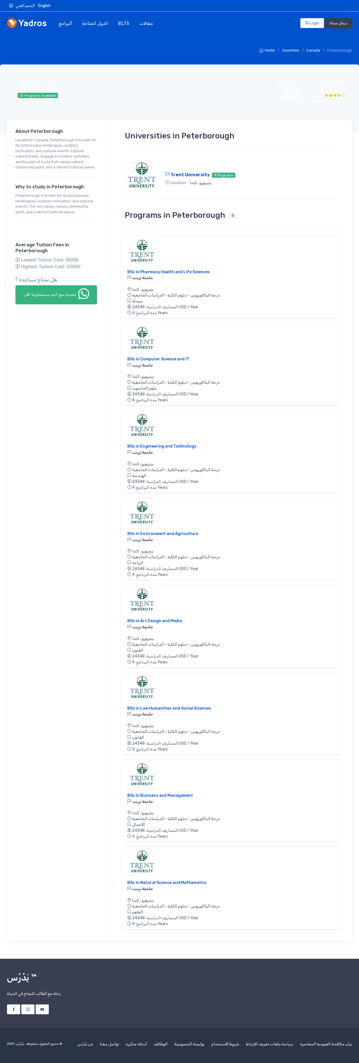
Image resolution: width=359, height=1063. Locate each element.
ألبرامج (65, 23)
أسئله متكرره (136, 1044)
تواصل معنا (109, 1044)
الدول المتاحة (95, 23)
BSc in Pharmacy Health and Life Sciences (168, 272)
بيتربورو (205, 182)
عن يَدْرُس (85, 1044)
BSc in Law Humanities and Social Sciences (169, 708)
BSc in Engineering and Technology (161, 446)
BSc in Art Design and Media (154, 621)
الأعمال (138, 824)
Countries (290, 50)
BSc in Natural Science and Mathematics (167, 882)
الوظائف (160, 1044)
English (45, 5)
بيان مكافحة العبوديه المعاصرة (326, 1044)
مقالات (146, 23)
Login (314, 23)
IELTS (123, 23)
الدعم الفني (26, 5)
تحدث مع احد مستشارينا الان (50, 294)
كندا (193, 182)
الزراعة (137, 563)
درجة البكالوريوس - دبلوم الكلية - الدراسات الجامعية (176, 295)
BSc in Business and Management (160, 795)
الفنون (137, 650)
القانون (138, 737)
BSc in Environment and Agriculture (162, 533)
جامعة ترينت (142, 277)
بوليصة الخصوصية (189, 1044)
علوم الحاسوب (144, 388)
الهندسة (139, 475)
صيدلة (137, 301)
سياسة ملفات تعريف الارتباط (269, 1044)
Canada (313, 50)
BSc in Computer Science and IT (158, 359)
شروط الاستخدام (225, 1044)
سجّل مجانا (338, 23)
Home (270, 50)
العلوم (137, 912)
